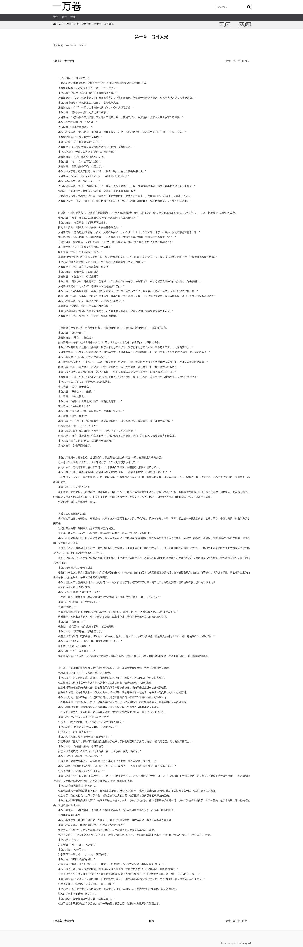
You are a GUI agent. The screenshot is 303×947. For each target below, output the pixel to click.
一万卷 (67, 24)
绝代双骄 (86, 24)
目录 (151, 920)
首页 (55, 17)
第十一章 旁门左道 (237, 61)
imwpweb (246, 943)
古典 (72, 17)
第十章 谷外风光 (104, 24)
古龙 (64, 17)
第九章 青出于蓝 (64, 61)
